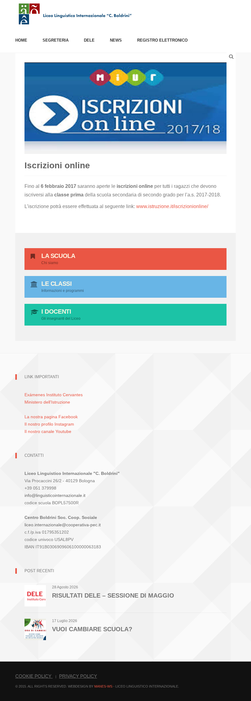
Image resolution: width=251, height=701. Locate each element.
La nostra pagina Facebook (51, 416)
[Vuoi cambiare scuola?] (35, 629)
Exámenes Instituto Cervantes (53, 394)
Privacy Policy (78, 676)
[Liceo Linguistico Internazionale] (75, 13)
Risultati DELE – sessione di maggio (113, 595)
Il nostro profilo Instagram (49, 424)
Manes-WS (103, 686)
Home (21, 40)
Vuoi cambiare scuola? (92, 629)
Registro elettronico (162, 40)
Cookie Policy (34, 676)
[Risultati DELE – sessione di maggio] (35, 595)
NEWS (116, 40)
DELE (89, 40)
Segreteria (56, 40)
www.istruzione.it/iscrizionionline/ (172, 206)
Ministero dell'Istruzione (47, 402)
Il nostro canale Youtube (47, 431)
